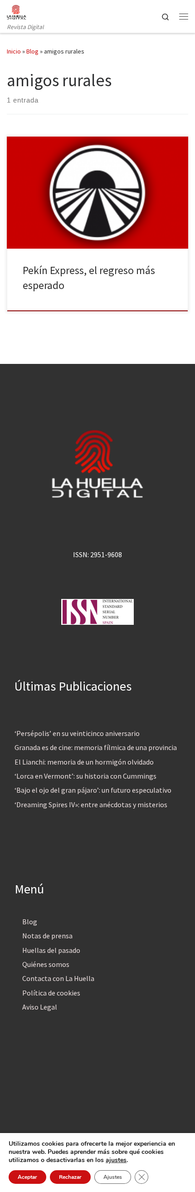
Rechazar (70, 1177)
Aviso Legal (39, 1006)
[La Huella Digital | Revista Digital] (16, 11)
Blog (32, 51)
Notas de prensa (47, 935)
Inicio (14, 51)
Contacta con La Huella (58, 978)
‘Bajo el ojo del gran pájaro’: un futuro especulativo (93, 790)
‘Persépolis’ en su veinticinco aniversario (77, 733)
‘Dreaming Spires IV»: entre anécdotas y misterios (91, 804)
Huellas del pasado (51, 950)
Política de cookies (51, 992)
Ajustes (112, 1177)
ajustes (116, 1160)
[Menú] (184, 16)
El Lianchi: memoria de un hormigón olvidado (84, 761)
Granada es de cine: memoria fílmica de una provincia (96, 747)
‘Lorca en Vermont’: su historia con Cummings (85, 775)
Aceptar (27, 1177)
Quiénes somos (45, 964)
